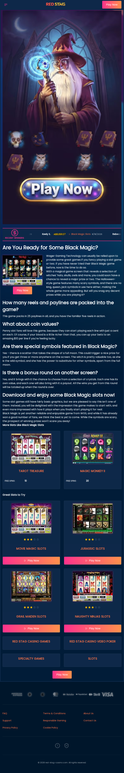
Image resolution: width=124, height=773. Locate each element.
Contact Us (89, 720)
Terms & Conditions (54, 713)
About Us (88, 713)
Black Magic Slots (68, 234)
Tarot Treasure (31, 471)
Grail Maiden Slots (31, 616)
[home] (55, 7)
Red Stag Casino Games (31, 641)
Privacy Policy (10, 727)
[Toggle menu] (6, 4)
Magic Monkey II (92, 471)
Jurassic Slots (93, 549)
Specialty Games (31, 659)
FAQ (5, 713)
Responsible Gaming (54, 720)
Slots (92, 659)
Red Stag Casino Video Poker (93, 641)
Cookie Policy (50, 727)
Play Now (112, 4)
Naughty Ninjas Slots (92, 616)
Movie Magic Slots (31, 549)
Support (7, 720)
